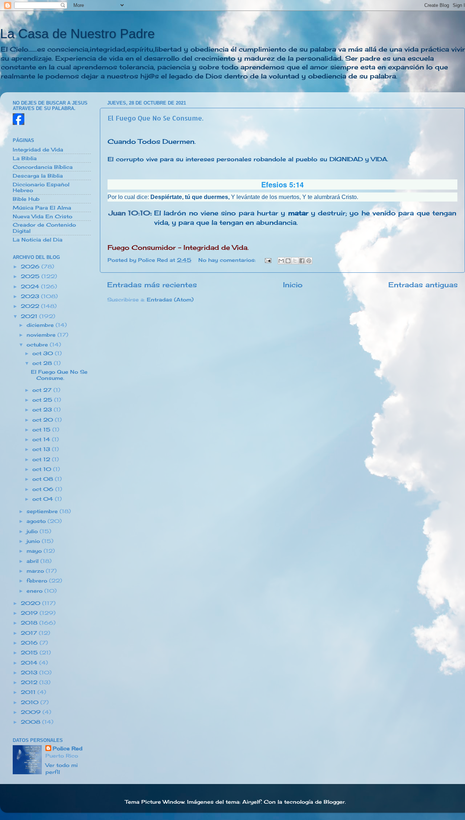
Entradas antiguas (423, 284)
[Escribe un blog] (288, 260)
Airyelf (251, 802)
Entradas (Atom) (170, 300)
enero (35, 591)
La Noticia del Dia (37, 240)
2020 (31, 603)
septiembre (43, 511)
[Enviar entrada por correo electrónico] (267, 260)
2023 (31, 296)
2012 (30, 682)
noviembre (42, 335)
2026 (31, 266)
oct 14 (42, 439)
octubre (38, 345)
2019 (30, 613)
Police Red (67, 748)
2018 (30, 623)
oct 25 (43, 400)
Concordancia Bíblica (43, 167)
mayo (35, 551)
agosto (37, 521)
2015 (30, 652)
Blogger (334, 802)
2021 (30, 316)
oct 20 (43, 420)
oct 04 (43, 499)
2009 (32, 712)
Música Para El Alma (42, 208)
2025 (31, 276)
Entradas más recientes (152, 284)
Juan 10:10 (129, 213)
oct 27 (42, 390)
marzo (36, 571)
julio (33, 531)
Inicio (293, 284)
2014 (30, 663)
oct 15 (42, 430)
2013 (30, 672)
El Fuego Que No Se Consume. (155, 118)
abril (33, 561)
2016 (30, 643)
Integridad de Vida (38, 150)
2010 (30, 702)
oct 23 (43, 410)
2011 (29, 692)
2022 (31, 306)
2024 (31, 286)
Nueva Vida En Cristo (42, 216)
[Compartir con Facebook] (302, 260)
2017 (30, 633)
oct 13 (42, 449)
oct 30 (43, 353)
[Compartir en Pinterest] (308, 260)
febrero (38, 581)
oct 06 (43, 489)
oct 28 (43, 363)
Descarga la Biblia (38, 176)
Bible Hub (26, 199)
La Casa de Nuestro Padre (77, 33)
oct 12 (42, 459)
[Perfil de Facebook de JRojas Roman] (18, 123)
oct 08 (43, 479)
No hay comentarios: (228, 260)
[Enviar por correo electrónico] (281, 260)
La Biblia (25, 158)
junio (34, 541)
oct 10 (42, 469)
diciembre (41, 325)
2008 (31, 722)
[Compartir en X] (295, 260)
